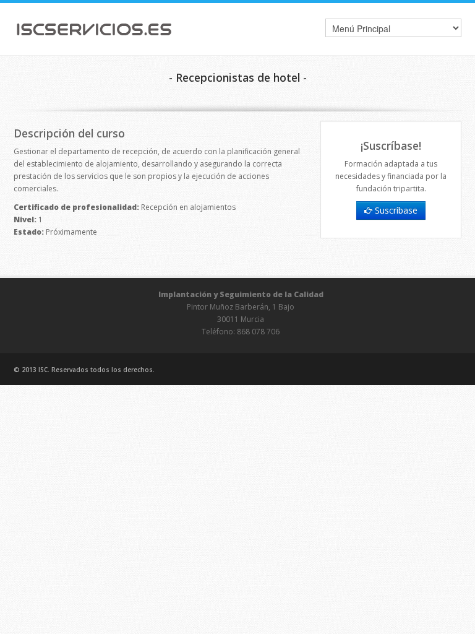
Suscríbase (394, 210)
